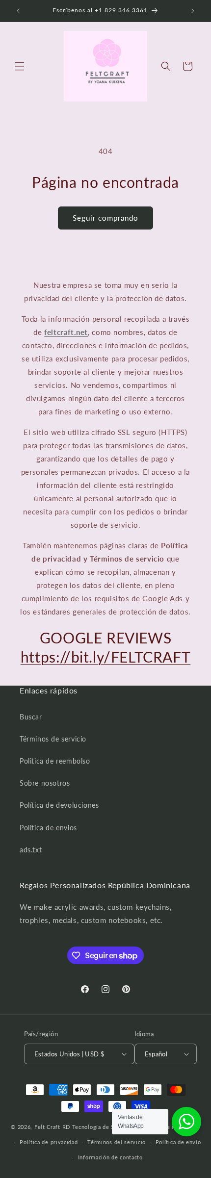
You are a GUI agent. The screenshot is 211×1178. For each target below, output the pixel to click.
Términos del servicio (116, 1142)
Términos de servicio (53, 739)
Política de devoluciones (59, 805)
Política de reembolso (170, 1127)
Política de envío (178, 1142)
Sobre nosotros (45, 783)
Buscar (31, 717)
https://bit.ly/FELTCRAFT (105, 657)
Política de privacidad (49, 1142)
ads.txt (31, 849)
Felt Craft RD (52, 1127)
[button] (19, 66)
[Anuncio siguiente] (193, 11)
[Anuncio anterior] (18, 11)
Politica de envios (48, 827)
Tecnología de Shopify (102, 1127)
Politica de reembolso (55, 761)
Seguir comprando (105, 217)
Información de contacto (110, 1157)
